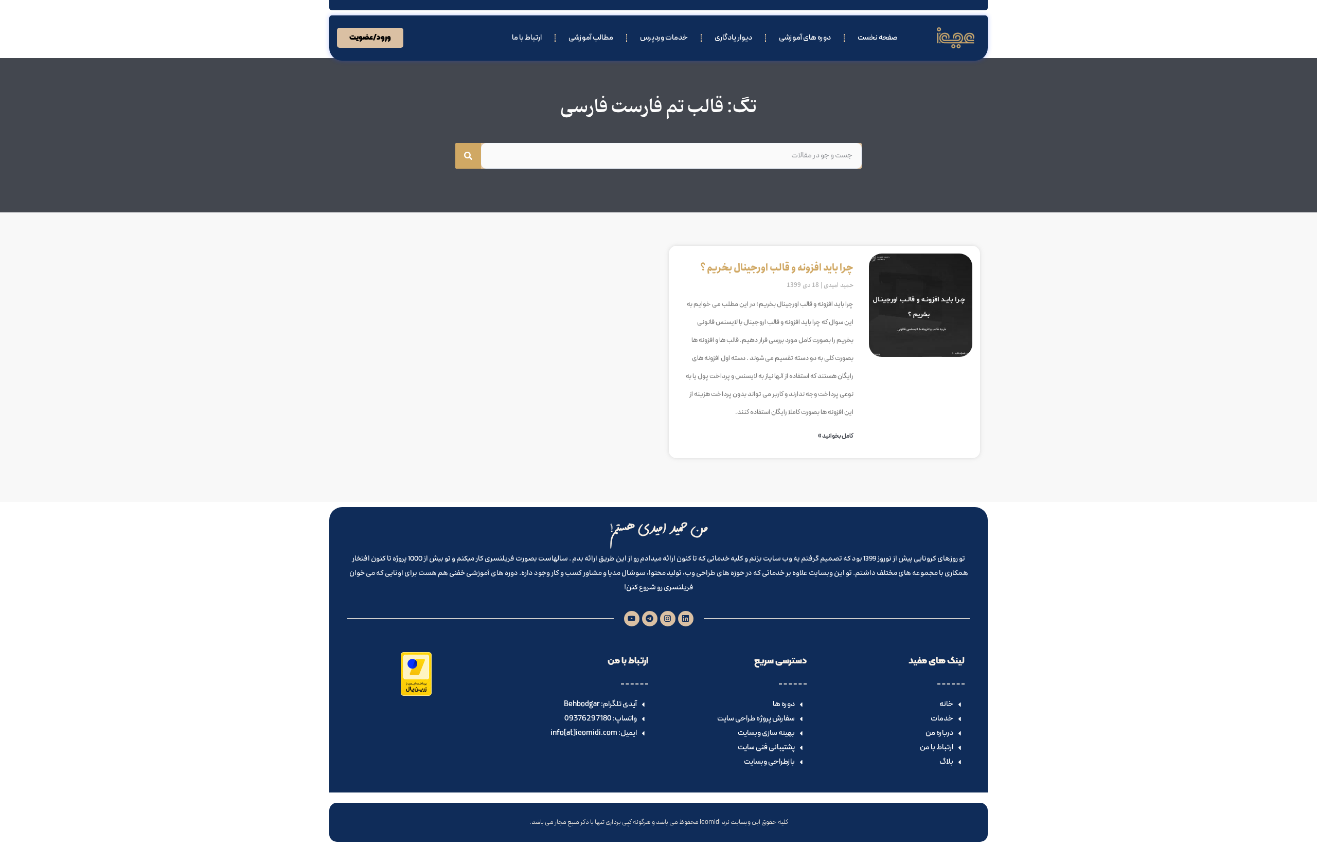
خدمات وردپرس (664, 38)
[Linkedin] (685, 618)
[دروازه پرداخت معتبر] (416, 694)
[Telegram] (649, 618)
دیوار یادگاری (733, 38)
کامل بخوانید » (835, 436)
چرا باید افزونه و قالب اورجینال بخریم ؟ (776, 268)
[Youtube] (631, 618)
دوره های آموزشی (805, 38)
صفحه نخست (878, 38)
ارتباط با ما (527, 38)
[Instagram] (667, 618)
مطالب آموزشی (590, 38)
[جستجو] (468, 156)
